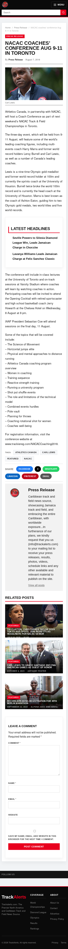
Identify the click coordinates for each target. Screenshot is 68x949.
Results (33, 923)
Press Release (20, 27)
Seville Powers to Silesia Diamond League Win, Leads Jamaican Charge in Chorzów (35, 242)
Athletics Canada (26, 452)
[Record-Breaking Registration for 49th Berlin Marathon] (34, 692)
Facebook (25, 469)
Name (12, 783)
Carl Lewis (48, 452)
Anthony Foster (37, 671)
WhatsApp (51, 469)
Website (13, 814)
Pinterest (30, 476)
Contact (54, 908)
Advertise (54, 913)
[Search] (63, 12)
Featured (13, 626)
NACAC (28, 459)
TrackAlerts (14, 942)
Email (46, 476)
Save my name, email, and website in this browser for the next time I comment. (32, 837)
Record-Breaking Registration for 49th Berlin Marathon (32, 702)
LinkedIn (13, 476)
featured (12, 459)
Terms (63, 942)
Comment (14, 742)
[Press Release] (17, 493)
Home (8, 27)
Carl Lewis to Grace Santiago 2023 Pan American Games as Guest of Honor (31, 666)
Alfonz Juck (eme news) (44, 707)
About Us (54, 902)
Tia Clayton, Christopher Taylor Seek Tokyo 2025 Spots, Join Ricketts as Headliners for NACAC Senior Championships (31, 632)
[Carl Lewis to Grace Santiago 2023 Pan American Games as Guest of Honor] (34, 656)
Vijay (26, 637)
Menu (61, 4)
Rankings (34, 928)
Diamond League (38, 912)
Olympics (34, 917)
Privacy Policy (57, 918)
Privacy (55, 942)
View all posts (36, 585)
